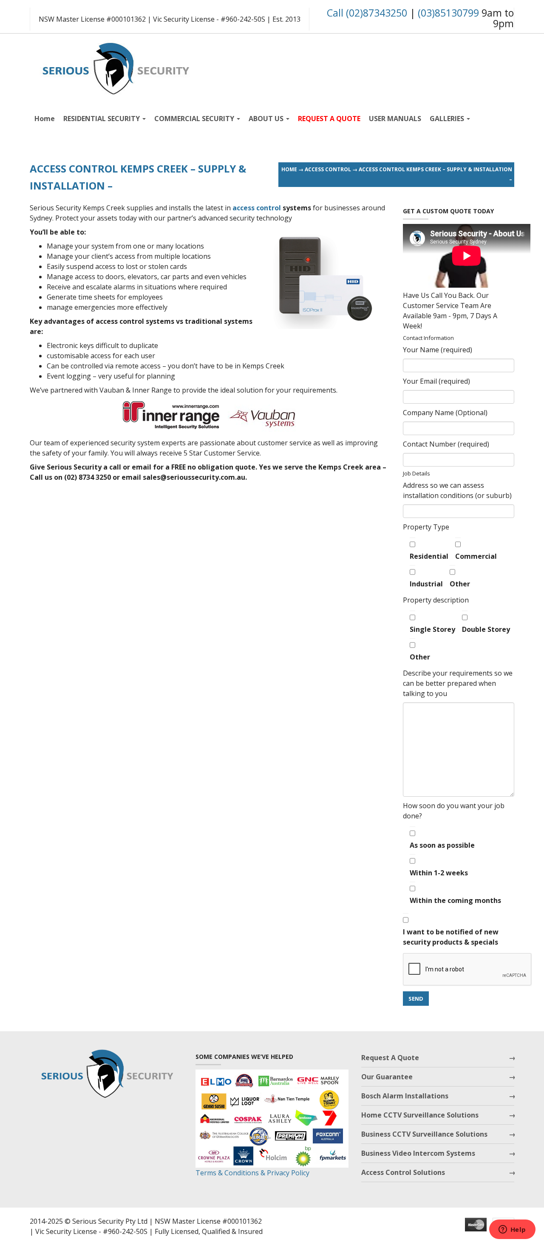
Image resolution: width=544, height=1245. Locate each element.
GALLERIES (448, 118)
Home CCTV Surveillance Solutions (420, 1115)
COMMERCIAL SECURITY (195, 118)
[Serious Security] (115, 66)
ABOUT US (267, 118)
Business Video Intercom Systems (418, 1153)
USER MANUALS (395, 118)
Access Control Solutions (403, 1172)
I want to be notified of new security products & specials (451, 937)
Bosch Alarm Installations (404, 1096)
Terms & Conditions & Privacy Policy (252, 1172)
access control (256, 207)
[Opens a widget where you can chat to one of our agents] (512, 1230)
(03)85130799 (448, 13)
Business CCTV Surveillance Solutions (424, 1134)
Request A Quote (390, 1057)
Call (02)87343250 (367, 13)
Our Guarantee (387, 1076)
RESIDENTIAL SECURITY (102, 118)
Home (44, 118)
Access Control (328, 169)
